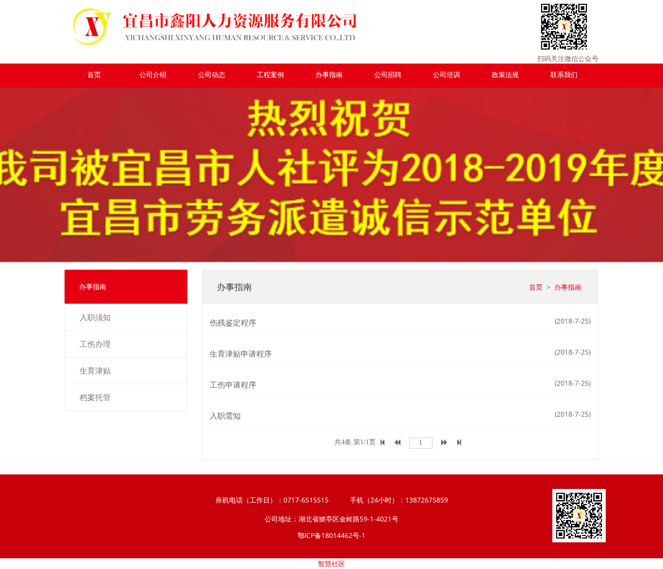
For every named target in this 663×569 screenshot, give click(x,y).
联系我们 (564, 74)
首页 (94, 74)
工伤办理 (95, 344)
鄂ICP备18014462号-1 (331, 535)
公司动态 (211, 74)
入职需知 (225, 415)
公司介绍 (152, 74)
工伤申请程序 (233, 384)
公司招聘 (387, 74)
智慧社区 (331, 563)
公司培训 (446, 74)
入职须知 (95, 317)
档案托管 (95, 397)
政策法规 (505, 74)
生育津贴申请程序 (241, 353)
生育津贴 (95, 370)
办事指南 (329, 74)
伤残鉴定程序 (233, 322)
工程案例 (270, 74)
